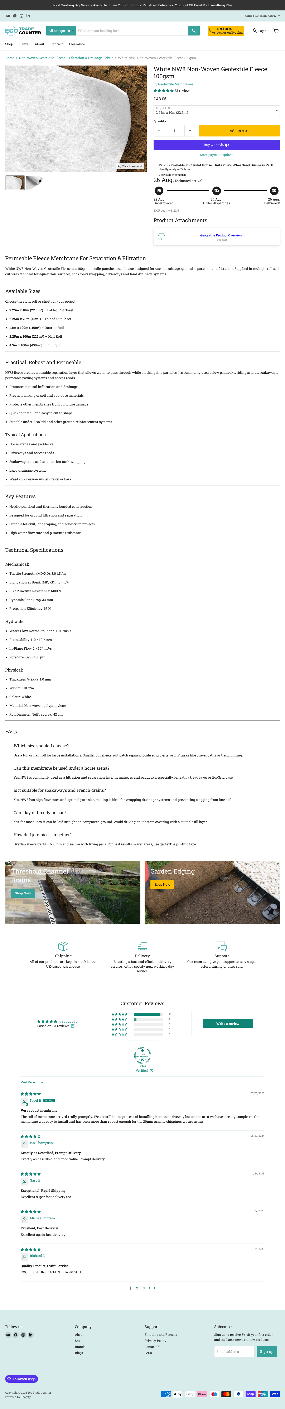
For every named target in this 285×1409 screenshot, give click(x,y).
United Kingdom (260, 16)
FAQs (148, 1353)
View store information (172, 174)
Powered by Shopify (18, 1397)
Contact (56, 44)
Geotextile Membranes (175, 84)
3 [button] (144, 1288)
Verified (142, 1070)
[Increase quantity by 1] (190, 130)
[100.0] (142, 1055)
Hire (25, 44)
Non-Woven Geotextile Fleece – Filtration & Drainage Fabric (66, 58)
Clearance (77, 44)
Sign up (267, 1351)
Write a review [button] (228, 1023)
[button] (260, 30)
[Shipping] (63, 957)
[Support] (221, 957)
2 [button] (137, 1288)
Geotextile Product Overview (221, 235)
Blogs (79, 1353)
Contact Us (152, 1347)
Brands (80, 1347)
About (39, 44)
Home (9, 58)
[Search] (194, 30)
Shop (9, 44)
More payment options (216, 155)
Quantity (160, 121)
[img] (31, 1094)
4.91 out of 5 (68, 1021)
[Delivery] (142, 957)
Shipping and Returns (161, 1334)
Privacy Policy (155, 1340)
